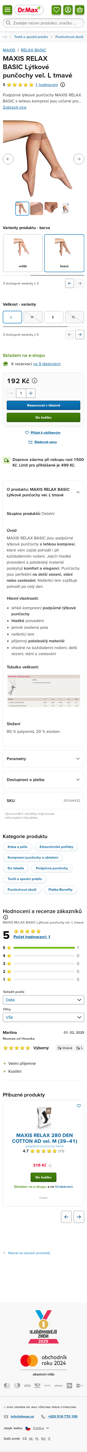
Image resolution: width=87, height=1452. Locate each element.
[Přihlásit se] (68, 9)
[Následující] (79, 283)
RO (43, 1438)
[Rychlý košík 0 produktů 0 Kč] (79, 9)
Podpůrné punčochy (52, 868)
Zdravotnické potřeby (56, 847)
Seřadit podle (13, 992)
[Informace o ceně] (34, 380)
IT (49, 1438)
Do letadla (16, 868)
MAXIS (9, 49)
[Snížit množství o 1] (11, 393)
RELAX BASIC (33, 49)
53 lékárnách (64, 1186)
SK (31, 1438)
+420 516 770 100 (62, 1416)
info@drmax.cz (22, 1416)
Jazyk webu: (13, 1428)
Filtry (7, 1009)
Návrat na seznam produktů (29, 1253)
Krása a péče (17, 847)
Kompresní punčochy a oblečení (33, 857)
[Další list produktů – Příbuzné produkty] (79, 1217)
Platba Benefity (60, 889)
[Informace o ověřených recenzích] (62, 85)
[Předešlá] (69, 283)
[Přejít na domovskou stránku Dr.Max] (29, 10)
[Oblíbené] (56, 9)
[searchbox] (43, 22)
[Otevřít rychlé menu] (7, 9)
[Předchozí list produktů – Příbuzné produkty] (66, 1217)
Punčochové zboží (22, 889)
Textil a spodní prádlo (25, 879)
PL (37, 1438)
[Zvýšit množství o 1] (30, 393)
